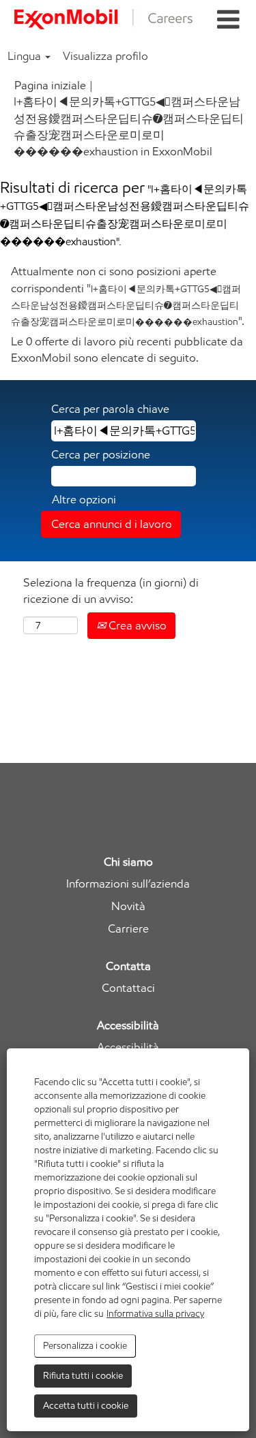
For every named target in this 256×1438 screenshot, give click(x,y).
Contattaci (128, 988)
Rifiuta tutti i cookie (83, 1375)
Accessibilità (128, 1047)
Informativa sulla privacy (155, 1313)
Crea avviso (136, 625)
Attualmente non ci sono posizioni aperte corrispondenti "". (127, 296)
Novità (128, 906)
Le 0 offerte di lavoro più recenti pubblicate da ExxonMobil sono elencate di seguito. (127, 349)
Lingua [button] (26, 56)
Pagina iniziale (50, 85)
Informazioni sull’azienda (128, 883)
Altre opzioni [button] (84, 499)
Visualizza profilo (105, 56)
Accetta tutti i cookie (85, 1405)
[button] (228, 20)
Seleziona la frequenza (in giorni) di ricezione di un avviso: (111, 591)
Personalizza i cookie (85, 1345)
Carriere (128, 928)
